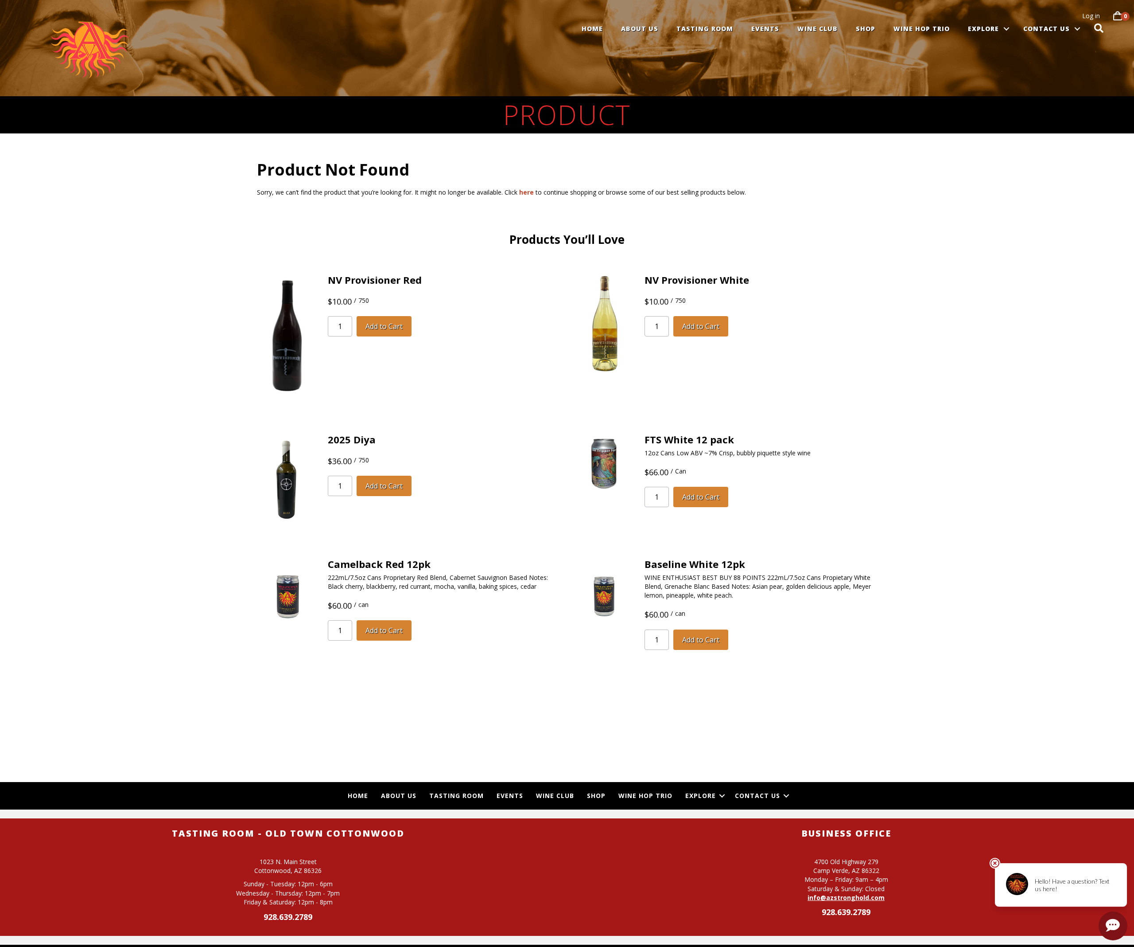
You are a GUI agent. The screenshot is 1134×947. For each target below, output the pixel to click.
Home (592, 28)
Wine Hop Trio (921, 28)
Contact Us (1046, 28)
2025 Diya (352, 439)
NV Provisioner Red (375, 279)
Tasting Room (704, 28)
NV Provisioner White (697, 279)
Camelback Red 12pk (379, 564)
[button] (1006, 29)
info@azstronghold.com (846, 897)
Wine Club (817, 28)
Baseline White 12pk (695, 564)
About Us (639, 28)
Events (765, 28)
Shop (865, 28)
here (526, 192)
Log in (1091, 16)
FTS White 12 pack (689, 439)
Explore (983, 28)
